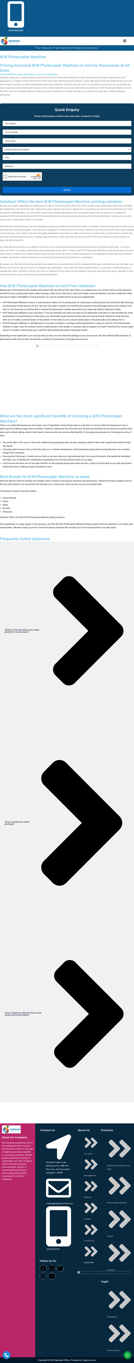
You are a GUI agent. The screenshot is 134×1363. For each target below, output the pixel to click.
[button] (124, 41)
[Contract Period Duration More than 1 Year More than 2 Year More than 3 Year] (67, 151)
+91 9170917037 (15, 30)
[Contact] (7, 1355)
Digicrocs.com (89, 1360)
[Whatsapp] (127, 1355)
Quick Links (89, 1262)
